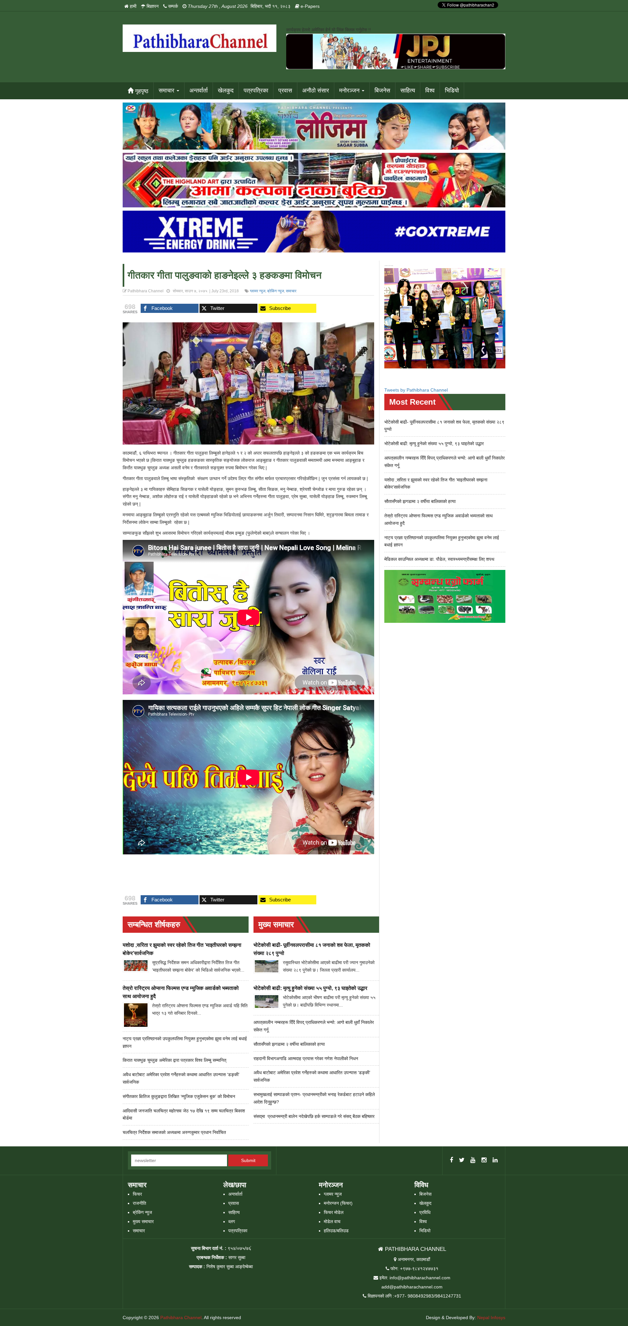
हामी (132, 6)
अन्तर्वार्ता (198, 90)
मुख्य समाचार (143, 1221)
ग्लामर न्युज (257, 291)
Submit (248, 1160)
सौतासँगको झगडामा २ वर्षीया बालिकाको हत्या (289, 1044)
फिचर (137, 1194)
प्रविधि (424, 1212)
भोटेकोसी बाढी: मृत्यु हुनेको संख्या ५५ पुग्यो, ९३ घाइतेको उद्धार (310, 988)
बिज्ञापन (152, 6)
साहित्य (407, 90)
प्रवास (285, 90)
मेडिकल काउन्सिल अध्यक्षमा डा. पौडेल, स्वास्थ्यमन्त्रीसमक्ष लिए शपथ (439, 559)
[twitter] (461, 1160)
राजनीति (139, 1203)
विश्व (430, 90)
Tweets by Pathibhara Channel (416, 390)
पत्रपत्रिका (256, 90)
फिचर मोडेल (333, 1212)
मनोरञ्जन (350, 90)
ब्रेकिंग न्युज (275, 291)
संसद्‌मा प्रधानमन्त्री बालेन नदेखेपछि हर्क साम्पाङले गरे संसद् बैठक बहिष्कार (314, 1116)
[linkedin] (495, 1160)
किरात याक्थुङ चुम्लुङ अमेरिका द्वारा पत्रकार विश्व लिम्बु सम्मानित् (174, 1060)
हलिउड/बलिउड (336, 1230)
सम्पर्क (172, 6)
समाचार (167, 90)
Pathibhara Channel (180, 1317)
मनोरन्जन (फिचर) (338, 1203)
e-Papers (309, 6)
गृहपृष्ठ (140, 91)
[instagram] (484, 1160)
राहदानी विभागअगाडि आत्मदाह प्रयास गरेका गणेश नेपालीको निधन (305, 1058)
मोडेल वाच (332, 1221)
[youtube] (473, 1160)
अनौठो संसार (315, 90)
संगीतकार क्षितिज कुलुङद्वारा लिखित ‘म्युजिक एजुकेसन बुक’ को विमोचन (179, 1096)
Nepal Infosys (491, 1317)
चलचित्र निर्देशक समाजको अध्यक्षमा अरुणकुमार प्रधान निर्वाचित (174, 1132)
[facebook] (451, 1160)
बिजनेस (382, 90)
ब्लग (231, 1221)
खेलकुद (226, 90)
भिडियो (452, 90)
